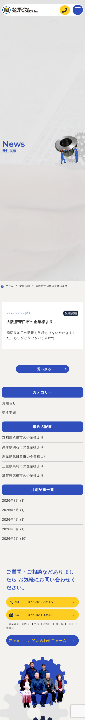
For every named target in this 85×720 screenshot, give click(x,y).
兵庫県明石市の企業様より (23, 447)
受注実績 (24, 285)
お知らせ (9, 403)
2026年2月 (10, 538)
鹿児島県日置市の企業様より (24, 456)
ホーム (10, 285)
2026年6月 (10, 510)
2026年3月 (10, 529)
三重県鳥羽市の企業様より (23, 466)
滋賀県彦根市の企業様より (23, 475)
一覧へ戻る (42, 369)
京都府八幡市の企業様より (23, 437)
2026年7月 (10, 500)
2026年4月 (10, 519)
